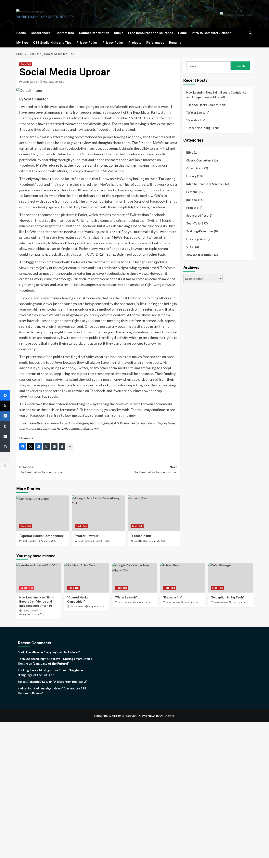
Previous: (41, 469)
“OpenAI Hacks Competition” (41, 536)
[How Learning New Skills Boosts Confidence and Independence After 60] (38, 578)
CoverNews (147, 715)
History (191, 176)
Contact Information (94, 33)
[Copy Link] (46, 446)
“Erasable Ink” (195, 120)
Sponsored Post (197, 215)
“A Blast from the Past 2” (70, 681)
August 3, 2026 (48, 541)
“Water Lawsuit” (197, 112)
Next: (155, 469)
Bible (189, 152)
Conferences (41, 33)
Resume (175, 43)
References (155, 43)
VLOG (190, 247)
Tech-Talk (25, 64)
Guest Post (194, 168)
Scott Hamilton (30, 81)
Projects (134, 43)
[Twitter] (30, 446)
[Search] (250, 33)
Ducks (118, 33)
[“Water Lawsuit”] (98, 513)
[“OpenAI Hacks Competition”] (42, 513)
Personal (192, 192)
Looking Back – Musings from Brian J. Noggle (48, 670)
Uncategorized (196, 239)
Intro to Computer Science (211, 33)
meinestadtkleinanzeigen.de (38, 688)
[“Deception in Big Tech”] (230, 578)
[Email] (54, 446)
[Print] (62, 446)
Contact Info (65, 33)
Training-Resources (199, 231)
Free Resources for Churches (150, 33)
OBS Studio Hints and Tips (52, 43)
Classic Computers (199, 160)
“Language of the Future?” (62, 652)
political (192, 199)
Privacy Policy (86, 43)
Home (182, 33)
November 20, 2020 (53, 81)
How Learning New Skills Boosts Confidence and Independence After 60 (216, 95)
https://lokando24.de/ (33, 681)
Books (21, 33)
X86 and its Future (199, 255)
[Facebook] (22, 446)
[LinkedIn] (38, 446)
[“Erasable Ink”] (154, 513)
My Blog (22, 43)
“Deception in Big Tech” (202, 128)
